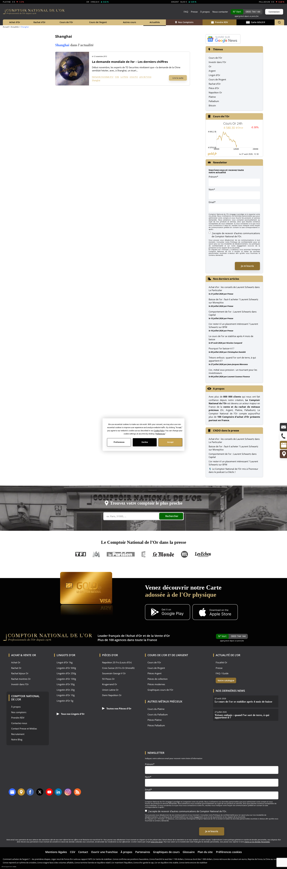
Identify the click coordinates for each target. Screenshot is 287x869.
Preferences (118, 442)
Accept (170, 442)
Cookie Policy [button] (159, 430)
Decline (145, 442)
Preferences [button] (160, 434)
